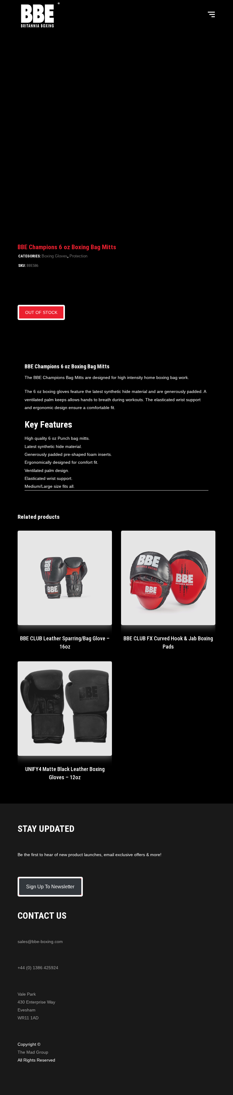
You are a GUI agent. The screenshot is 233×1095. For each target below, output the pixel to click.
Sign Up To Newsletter (50, 886)
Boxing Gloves (54, 256)
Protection (78, 256)
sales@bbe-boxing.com (40, 941)
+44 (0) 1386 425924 (38, 967)
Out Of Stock (41, 312)
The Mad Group (33, 1052)
